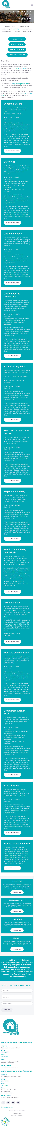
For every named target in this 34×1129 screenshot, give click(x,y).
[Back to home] (6, 5)
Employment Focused (23, 26)
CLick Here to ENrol (17, 39)
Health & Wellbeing (27, 31)
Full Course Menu (17, 34)
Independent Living (6, 31)
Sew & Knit (17, 31)
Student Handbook (17, 44)
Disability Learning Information (19, 84)
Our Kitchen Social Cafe (17, 581)
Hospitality (16, 29)
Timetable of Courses (17, 49)
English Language (6, 29)
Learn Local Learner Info (17, 54)
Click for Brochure (12, 151)
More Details (17, 892)
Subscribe (7, 1009)
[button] (32, 5)
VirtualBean (20, 1115)
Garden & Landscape (27, 29)
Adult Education (21, 68)
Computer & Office (10, 26)
